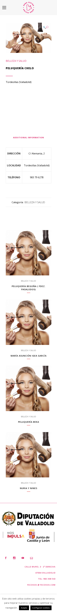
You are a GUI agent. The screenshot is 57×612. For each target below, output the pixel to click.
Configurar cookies (41, 607)
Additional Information (28, 137)
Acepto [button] (24, 607)
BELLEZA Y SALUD (16, 61)
